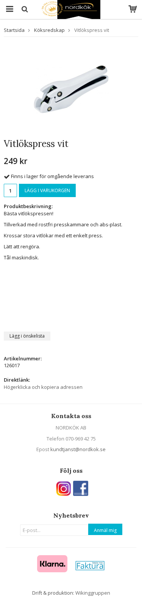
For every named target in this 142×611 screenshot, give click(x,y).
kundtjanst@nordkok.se (78, 449)
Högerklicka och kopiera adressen (43, 387)
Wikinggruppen (92, 592)
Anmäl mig (105, 530)
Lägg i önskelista (27, 336)
